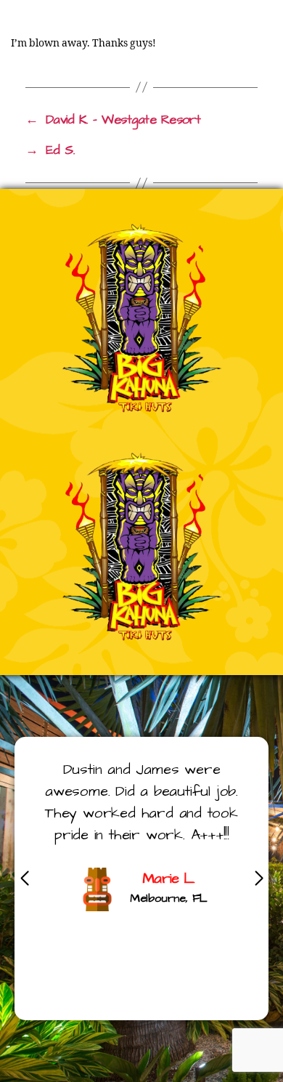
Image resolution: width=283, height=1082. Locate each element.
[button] (258, 879)
